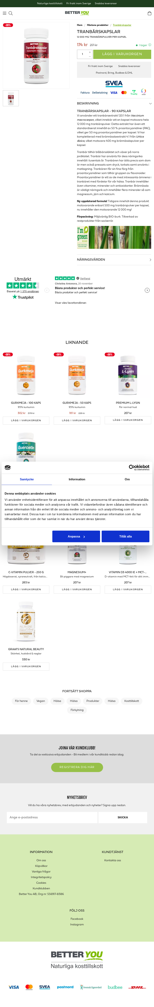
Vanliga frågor (41, 871)
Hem (79, 25)
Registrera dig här (77, 767)
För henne (21, 701)
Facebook (77, 919)
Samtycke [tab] (27, 479)
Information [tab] (77, 479)
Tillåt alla (125, 536)
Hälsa (57, 701)
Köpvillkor (41, 866)
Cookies (41, 883)
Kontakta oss (112, 860)
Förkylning (77, 710)
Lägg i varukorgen (122, 54)
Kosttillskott (131, 701)
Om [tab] (127, 479)
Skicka (123, 817)
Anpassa (74, 536)
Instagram (77, 924)
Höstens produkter (97, 25)
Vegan (40, 701)
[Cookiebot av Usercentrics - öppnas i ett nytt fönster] (131, 468)
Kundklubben (41, 888)
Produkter (92, 701)
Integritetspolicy (41, 877)
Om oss (41, 860)
